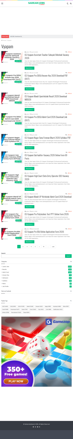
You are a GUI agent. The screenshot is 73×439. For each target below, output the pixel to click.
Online (5, 312)
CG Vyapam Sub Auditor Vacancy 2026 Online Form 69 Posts (46, 156)
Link (48, 309)
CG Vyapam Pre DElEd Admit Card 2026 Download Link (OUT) (46, 118)
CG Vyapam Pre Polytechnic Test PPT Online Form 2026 (47, 214)
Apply (48, 306)
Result (26, 312)
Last (53, 246)
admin (27, 52)
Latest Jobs (5, 266)
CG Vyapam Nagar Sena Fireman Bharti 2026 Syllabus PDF (48, 137)
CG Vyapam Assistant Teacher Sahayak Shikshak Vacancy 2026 (47, 56)
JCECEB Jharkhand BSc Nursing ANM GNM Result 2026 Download (28, 36)
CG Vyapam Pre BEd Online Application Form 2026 (44, 231)
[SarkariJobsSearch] (36, 3)
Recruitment (16, 312)
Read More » (29, 68)
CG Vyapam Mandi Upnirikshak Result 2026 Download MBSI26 (46, 98)
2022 (13, 306)
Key (40, 309)
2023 (21, 306)
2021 (5, 306)
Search (3, 253)
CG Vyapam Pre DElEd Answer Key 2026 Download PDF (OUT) (46, 77)
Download (15, 309)
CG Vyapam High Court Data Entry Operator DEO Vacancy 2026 (47, 177)
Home (4, 40)
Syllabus (4, 280)
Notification (58, 309)
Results (4, 269)
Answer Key (5, 275)
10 (43, 246)
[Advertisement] (36, 20)
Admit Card (5, 272)
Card (5, 309)
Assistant (57, 306)
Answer (39, 306)
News (4, 283)
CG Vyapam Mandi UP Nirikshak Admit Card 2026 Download (48, 196)
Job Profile (5, 286)
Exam (24, 309)
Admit (30, 306)
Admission (5, 278)
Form (33, 309)
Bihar (66, 306)
